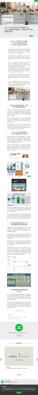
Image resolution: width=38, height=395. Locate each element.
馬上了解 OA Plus (19, 310)
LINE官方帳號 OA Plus (17, 318)
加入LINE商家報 (19, 335)
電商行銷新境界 (11, 317)
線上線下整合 (11, 318)
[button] (37, 359)
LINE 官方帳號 (17, 317)
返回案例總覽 (19, 374)
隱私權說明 (33, 389)
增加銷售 (25, 317)
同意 (19, 392)
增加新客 (21, 317)
